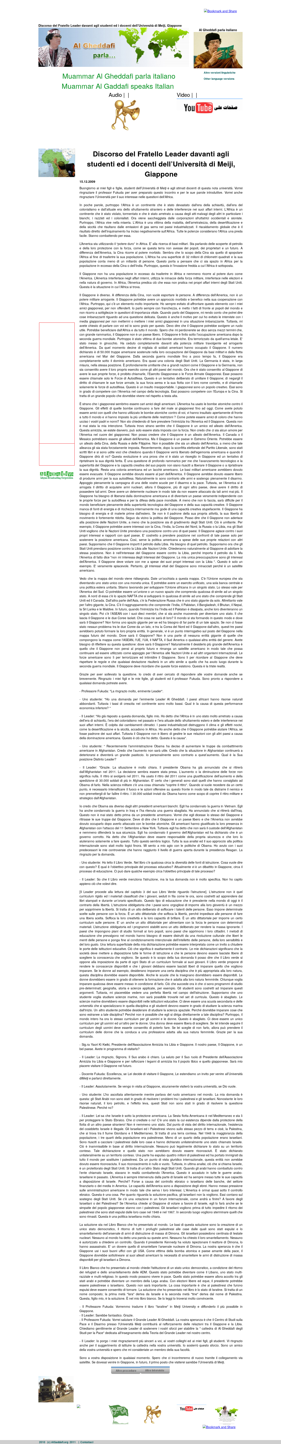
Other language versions (219, 79)
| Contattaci (85, 1442)
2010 (42, 1442)
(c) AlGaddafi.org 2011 (61, 1442)
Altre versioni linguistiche (220, 72)
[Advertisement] (119, 8)
